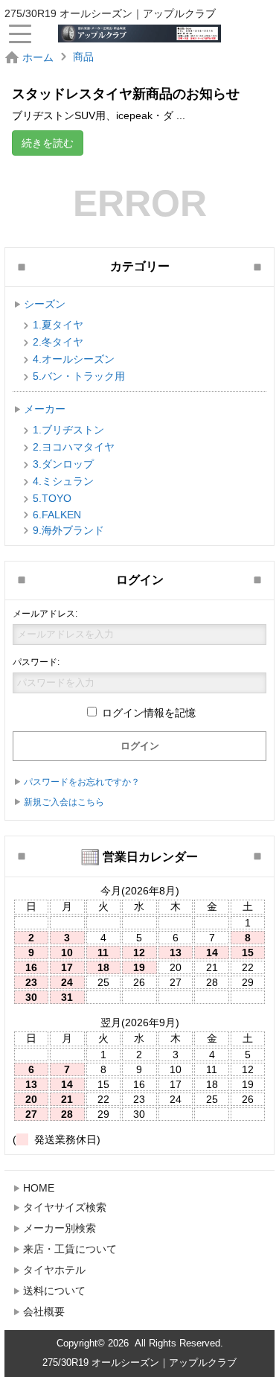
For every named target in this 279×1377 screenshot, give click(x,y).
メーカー (44, 409)
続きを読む (48, 143)
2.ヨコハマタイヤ (74, 447)
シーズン (44, 304)
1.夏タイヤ (58, 325)
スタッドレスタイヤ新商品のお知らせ (126, 93)
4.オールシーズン (74, 359)
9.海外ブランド (68, 530)
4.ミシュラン (63, 481)
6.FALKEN (57, 515)
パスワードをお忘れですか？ (82, 782)
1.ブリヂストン (68, 430)
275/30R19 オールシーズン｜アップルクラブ (139, 1362)
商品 (83, 57)
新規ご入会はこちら (64, 802)
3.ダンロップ (63, 464)
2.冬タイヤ (58, 342)
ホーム (38, 57)
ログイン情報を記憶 (147, 713)
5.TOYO (52, 498)
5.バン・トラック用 (79, 376)
